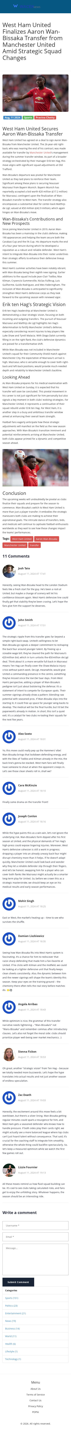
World (10, 1336)
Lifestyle (11, 1351)
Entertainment (15, 1313)
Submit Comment (18, 1282)
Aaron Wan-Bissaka (46, 538)
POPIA (35, 1412)
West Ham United (22, 538)
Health (10, 1343)
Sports (11, 1298)
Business (12, 1328)
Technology (13, 1359)
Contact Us (35, 1400)
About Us (36, 1388)
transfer (34, 545)
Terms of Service (35, 1394)
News (10, 1320)
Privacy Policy (35, 1406)
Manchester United (40, 152)
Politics (11, 1305)
